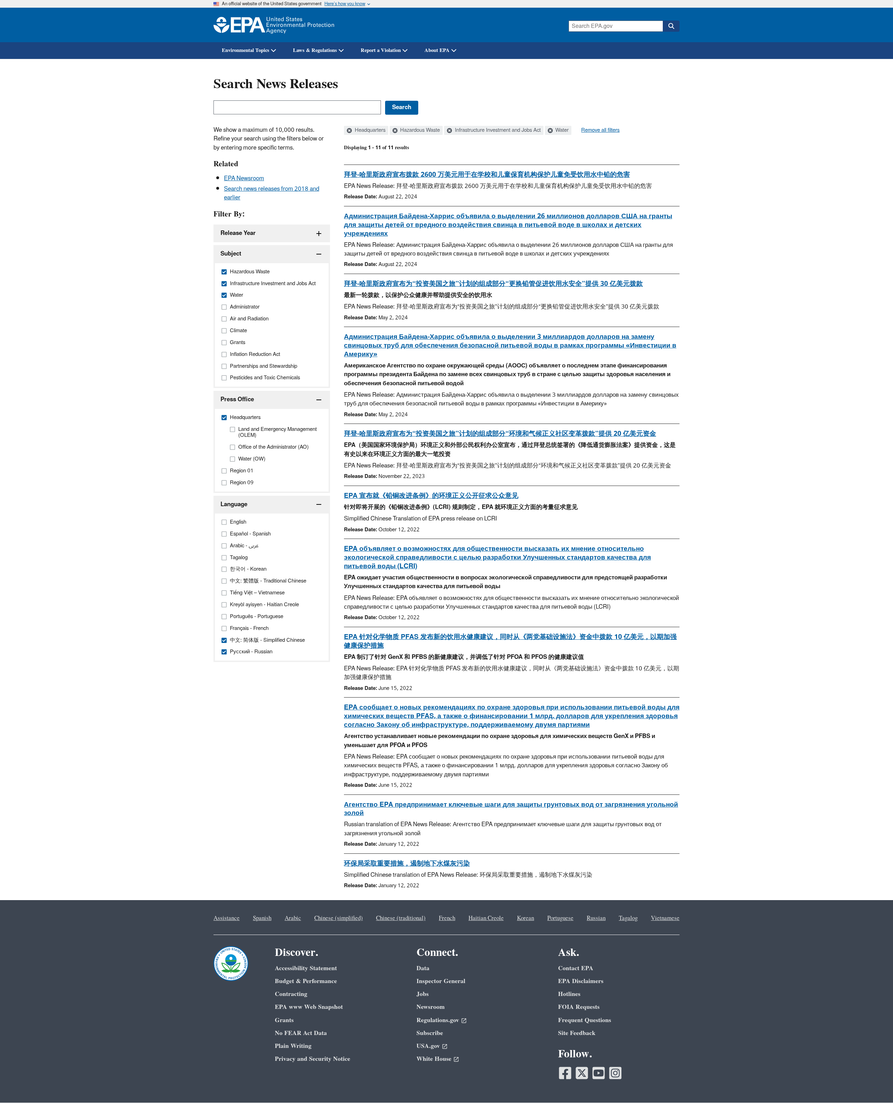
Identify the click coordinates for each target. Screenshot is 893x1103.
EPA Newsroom (244, 178)
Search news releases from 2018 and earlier (271, 193)
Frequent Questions (584, 1020)
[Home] (274, 25)
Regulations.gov (438, 1020)
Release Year (238, 233)
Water (561, 130)
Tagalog (628, 918)
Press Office (237, 399)
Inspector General (441, 981)
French (447, 918)
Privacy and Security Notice (312, 1059)
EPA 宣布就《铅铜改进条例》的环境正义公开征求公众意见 (431, 496)
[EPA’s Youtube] (599, 1073)
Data (423, 968)
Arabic (293, 918)
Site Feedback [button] (576, 1033)
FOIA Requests (579, 1007)
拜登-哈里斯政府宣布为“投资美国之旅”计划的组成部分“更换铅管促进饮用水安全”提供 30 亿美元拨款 (493, 284)
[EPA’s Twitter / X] (582, 1073)
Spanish (262, 918)
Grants (284, 1020)
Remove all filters (600, 130)
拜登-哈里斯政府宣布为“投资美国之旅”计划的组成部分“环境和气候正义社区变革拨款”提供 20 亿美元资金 (500, 434)
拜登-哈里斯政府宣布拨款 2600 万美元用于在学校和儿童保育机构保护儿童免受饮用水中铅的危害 (487, 175)
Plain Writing (293, 1046)
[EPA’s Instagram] (615, 1073)
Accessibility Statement (306, 968)
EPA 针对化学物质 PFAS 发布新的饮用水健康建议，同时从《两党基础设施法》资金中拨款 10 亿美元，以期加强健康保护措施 (510, 641)
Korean (525, 918)
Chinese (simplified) (338, 918)
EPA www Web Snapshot (309, 1007)
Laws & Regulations (315, 50)
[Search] (671, 26)
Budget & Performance (306, 981)
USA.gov (428, 1046)
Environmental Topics (245, 50)
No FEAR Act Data (301, 1033)
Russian (596, 918)
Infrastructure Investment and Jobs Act (497, 130)
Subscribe (430, 1033)
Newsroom (431, 1007)
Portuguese (560, 918)
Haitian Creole (486, 918)
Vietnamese (665, 918)
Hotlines (569, 994)
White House (434, 1059)
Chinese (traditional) (401, 918)
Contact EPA (575, 968)
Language (233, 504)
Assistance (226, 918)
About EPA (437, 50)
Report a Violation (381, 50)
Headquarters (369, 130)
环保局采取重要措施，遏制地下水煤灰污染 (407, 863)
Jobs (423, 994)
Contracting (291, 994)
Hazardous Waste (419, 130)
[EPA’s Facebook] (565, 1073)
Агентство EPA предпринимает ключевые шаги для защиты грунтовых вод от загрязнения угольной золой (511, 809)
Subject (230, 254)
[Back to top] (874, 1084)
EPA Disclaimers (580, 981)
